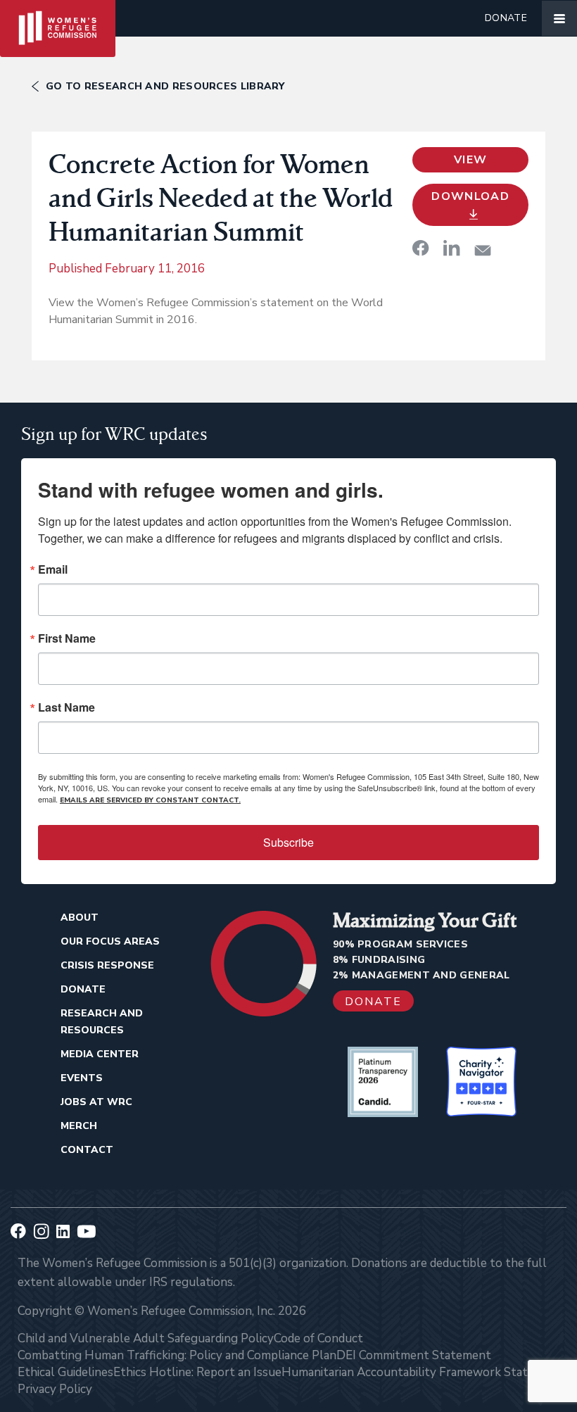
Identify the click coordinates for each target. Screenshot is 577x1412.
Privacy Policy (55, 1389)
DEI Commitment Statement (413, 1355)
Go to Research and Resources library (165, 86)
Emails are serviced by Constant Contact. (150, 800)
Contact (87, 1149)
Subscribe (288, 842)
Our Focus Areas (110, 941)
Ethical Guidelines (65, 1372)
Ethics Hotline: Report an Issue (197, 1372)
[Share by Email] (482, 250)
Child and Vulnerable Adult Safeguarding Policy (146, 1338)
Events (82, 1078)
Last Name (66, 707)
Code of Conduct (318, 1338)
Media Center (100, 1054)
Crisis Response (107, 965)
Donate (506, 18)
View (470, 160)
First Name (67, 638)
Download (470, 196)
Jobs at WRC (96, 1102)
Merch (79, 1126)
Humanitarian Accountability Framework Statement (422, 1372)
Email (53, 569)
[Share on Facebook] (420, 248)
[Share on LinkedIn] (451, 248)
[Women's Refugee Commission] (57, 18)
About (80, 917)
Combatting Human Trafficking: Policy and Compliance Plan (177, 1355)
